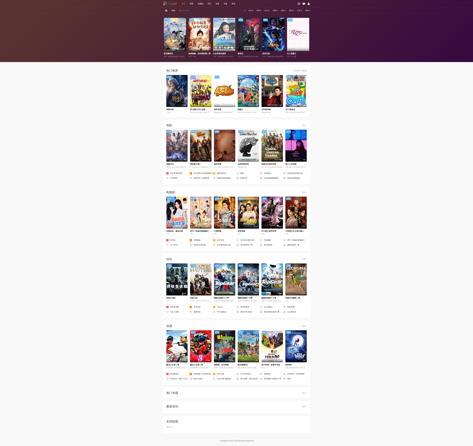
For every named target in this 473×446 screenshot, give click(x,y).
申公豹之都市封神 (269, 231)
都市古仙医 (196, 379)
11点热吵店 (290, 312)
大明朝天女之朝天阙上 (294, 231)
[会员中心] (309, 3)
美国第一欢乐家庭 (221, 365)
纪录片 (299, 10)
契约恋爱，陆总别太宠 (247, 379)
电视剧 (200, 4)
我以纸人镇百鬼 (198, 245)
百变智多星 (243, 307)
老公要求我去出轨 (222, 245)
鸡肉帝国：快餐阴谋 (199, 178)
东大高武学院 (244, 374)
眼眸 (240, 173)
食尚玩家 (217, 109)
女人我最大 (267, 53)
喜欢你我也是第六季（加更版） (271, 312)
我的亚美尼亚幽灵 (222, 178)
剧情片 (307, 10)
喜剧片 (291, 10)
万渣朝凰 (217, 231)
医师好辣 (195, 312)
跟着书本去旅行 (245, 312)
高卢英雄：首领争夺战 (271, 365)
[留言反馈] (304, 3)
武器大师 (193, 298)
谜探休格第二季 (291, 245)
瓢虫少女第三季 (196, 365)
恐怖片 (275, 10)
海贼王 (240, 109)
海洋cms (169, 427)
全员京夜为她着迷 (222, 379)
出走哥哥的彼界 (194, 53)
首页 (183, 4)
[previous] (165, 38)
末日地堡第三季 (245, 245)
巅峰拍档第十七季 (245, 298)
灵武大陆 (241, 53)
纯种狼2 (288, 365)
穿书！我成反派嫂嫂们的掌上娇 (203, 231)
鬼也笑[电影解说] (292, 178)
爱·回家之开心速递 (197, 109)
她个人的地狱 (290, 164)
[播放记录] (299, 3)
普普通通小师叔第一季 (270, 379)
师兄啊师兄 (173, 374)
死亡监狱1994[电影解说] (201, 173)
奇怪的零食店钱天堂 (293, 173)
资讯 (233, 4)
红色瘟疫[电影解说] (269, 178)
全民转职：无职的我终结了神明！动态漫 (295, 374)
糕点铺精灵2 (243, 365)
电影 (191, 4)
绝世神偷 (241, 231)
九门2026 (172, 245)
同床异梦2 (289, 307)
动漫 (217, 4)
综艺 (209, 4)
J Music (218, 307)
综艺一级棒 (173, 312)
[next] (307, 38)
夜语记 (216, 53)
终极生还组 (171, 298)
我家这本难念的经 (269, 164)
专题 (225, 4)
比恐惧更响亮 (243, 164)
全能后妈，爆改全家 (174, 231)
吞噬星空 (266, 374)
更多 (304, 125)
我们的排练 (266, 245)
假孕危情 (217, 164)
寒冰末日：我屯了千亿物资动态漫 (178, 379)
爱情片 (259, 10)
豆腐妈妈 (290, 53)
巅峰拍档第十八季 (221, 298)
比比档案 (172, 178)
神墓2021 (170, 164)
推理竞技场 (220, 173)
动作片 (250, 10)
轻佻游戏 (266, 173)
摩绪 (287, 379)
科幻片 (267, 10)
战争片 (283, 10)
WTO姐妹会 (290, 109)
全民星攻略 (266, 109)
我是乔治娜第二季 (292, 298)
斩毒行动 (242, 178)
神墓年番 (170, 109)
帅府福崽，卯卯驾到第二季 (175, 53)
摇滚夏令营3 (195, 164)
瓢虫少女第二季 (172, 365)
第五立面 (219, 240)
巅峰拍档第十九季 (269, 298)
